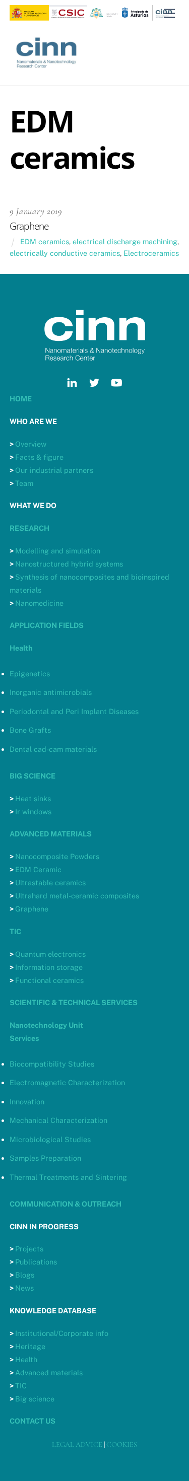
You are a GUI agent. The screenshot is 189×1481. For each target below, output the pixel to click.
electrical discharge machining (125, 241)
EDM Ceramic (38, 869)
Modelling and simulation (57, 550)
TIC (21, 1385)
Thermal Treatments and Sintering (68, 1177)
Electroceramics (151, 253)
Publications (36, 1261)
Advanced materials (49, 1372)
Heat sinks (33, 798)
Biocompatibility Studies (52, 1064)
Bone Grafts (30, 730)
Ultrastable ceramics (50, 882)
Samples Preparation (45, 1158)
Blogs (24, 1275)
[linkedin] (72, 381)
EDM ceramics (44, 241)
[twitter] (94, 381)
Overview (30, 444)
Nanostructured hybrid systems (69, 563)
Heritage (30, 1346)
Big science (34, 1398)
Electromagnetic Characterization (67, 1082)
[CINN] (47, 73)
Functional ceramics (49, 980)
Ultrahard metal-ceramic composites (77, 895)
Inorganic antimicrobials (51, 692)
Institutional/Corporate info (61, 1333)
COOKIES (121, 1444)
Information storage (49, 967)
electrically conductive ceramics (65, 253)
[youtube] (116, 381)
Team (24, 483)
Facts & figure (39, 457)
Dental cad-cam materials (53, 749)
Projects (29, 1248)
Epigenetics (30, 673)
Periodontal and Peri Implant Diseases (74, 711)
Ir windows (33, 811)
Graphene (31, 908)
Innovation (27, 1101)
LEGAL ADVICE (77, 1444)
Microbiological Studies (50, 1139)
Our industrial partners (54, 470)
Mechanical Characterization (58, 1120)
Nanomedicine (39, 603)
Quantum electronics (50, 954)
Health (26, 1359)
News (24, 1288)
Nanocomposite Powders (57, 856)
